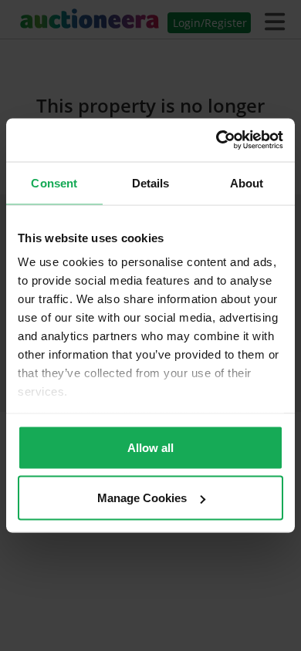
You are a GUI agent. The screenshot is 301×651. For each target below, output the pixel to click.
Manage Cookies (142, 497)
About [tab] (247, 182)
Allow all (150, 447)
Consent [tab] (54, 182)
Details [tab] (151, 182)
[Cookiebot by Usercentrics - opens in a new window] (216, 140)
